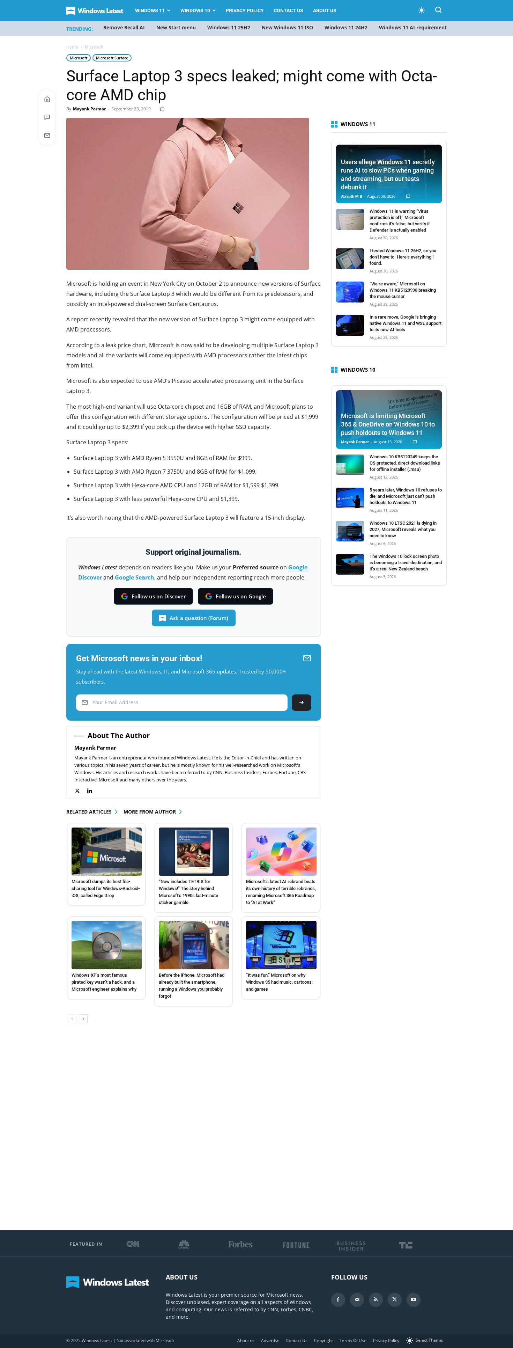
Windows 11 (150, 10)
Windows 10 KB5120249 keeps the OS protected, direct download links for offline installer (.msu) (405, 463)
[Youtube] (414, 1300)
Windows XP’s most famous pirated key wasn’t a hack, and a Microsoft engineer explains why (104, 982)
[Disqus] (193, 1127)
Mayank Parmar (89, 109)
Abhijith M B (351, 196)
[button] (438, 11)
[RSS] (376, 1300)
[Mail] (357, 1300)
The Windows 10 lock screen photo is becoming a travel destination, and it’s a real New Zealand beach (406, 562)
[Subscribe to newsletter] (47, 136)
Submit (301, 702)
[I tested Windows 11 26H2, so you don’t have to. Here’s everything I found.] (350, 258)
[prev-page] (72, 1018)
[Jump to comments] (47, 117)
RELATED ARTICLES (89, 811)
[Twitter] (80, 791)
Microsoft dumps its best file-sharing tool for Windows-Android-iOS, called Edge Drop (106, 888)
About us (324, 10)
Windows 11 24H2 (346, 27)
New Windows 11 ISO (287, 27)
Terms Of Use (353, 1340)
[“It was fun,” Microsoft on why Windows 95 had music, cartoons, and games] (281, 945)
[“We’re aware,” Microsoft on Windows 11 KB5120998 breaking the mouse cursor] (350, 292)
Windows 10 (195, 10)
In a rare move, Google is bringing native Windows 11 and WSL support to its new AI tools (405, 323)
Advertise (270, 1340)
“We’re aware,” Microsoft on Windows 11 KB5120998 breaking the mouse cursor (403, 290)
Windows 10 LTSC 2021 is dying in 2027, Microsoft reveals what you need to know (403, 529)
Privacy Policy (245, 10)
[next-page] (83, 1018)
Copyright (323, 1340)
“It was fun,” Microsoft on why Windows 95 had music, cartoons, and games (279, 982)
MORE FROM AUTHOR (150, 811)
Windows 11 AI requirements (414, 27)
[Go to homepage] (47, 99)
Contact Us (288, 10)
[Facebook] (338, 1300)
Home (72, 47)
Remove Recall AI (124, 27)
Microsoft (78, 57)
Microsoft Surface (112, 57)
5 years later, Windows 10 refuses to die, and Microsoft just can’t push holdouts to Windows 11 (406, 496)
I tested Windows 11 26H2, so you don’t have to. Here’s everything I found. (403, 257)
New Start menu (176, 27)
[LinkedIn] (93, 791)
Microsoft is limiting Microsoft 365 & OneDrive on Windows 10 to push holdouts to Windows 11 (388, 424)
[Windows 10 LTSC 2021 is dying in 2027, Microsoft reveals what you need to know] (350, 531)
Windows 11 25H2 (228, 27)
